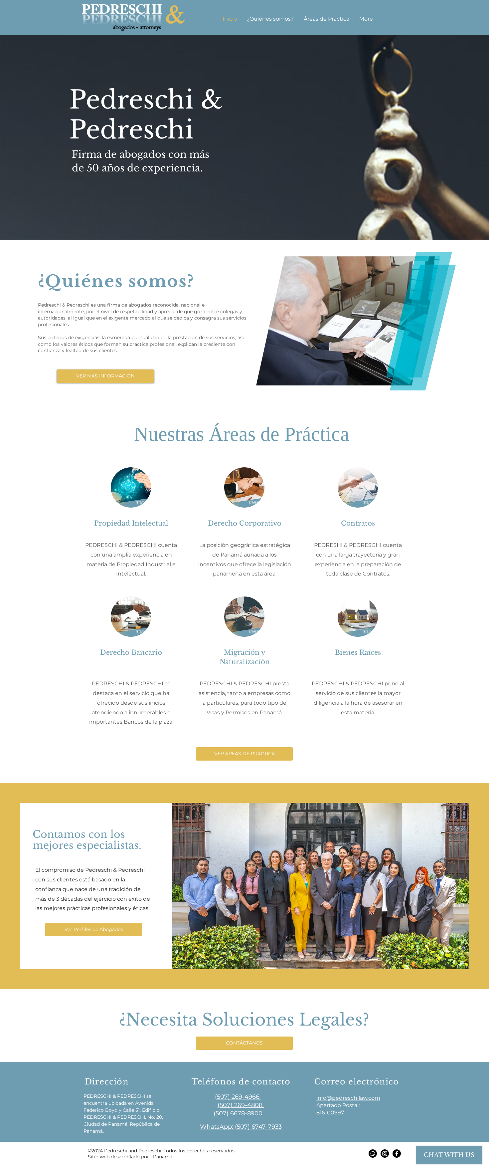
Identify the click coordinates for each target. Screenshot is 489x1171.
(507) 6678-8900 (238, 1113)
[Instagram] (385, 1153)
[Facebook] (397, 1153)
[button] (326, 18)
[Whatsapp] (373, 1153)
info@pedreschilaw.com (348, 1098)
